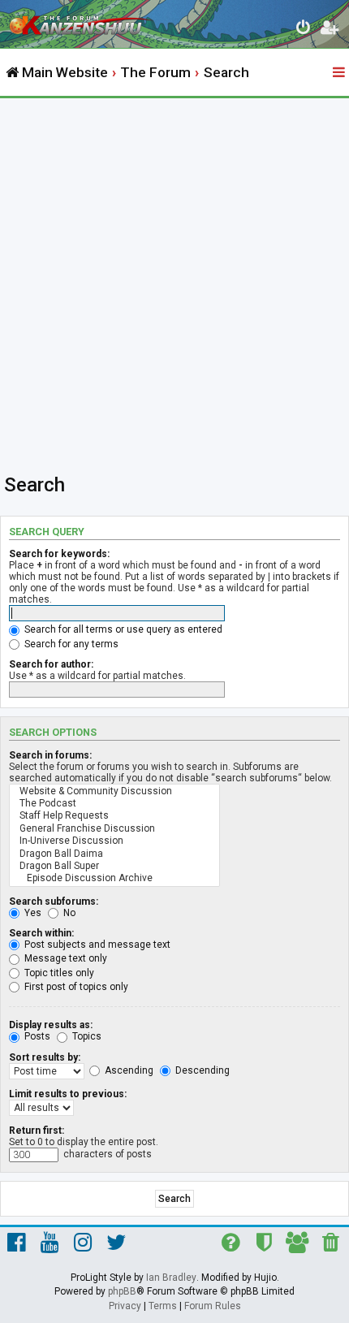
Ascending (127, 1070)
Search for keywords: (59, 554)
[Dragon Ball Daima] (114, 854)
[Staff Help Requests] (114, 816)
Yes (31, 913)
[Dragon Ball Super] (114, 866)
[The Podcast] (114, 804)
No (68, 913)
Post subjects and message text (96, 944)
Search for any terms (70, 644)
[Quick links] (340, 73)
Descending (201, 1070)
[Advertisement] (174, 281)
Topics (85, 1036)
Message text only (64, 958)
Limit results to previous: (68, 1094)
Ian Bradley (171, 1277)
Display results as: (51, 1025)
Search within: (41, 933)
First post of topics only (75, 986)
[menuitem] (304, 29)
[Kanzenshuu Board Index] (82, 21)
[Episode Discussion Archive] (114, 878)
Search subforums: (53, 901)
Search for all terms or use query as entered (122, 629)
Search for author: (51, 664)
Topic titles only (58, 973)
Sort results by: (44, 1057)
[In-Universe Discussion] (114, 841)
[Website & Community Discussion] (114, 791)
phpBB (122, 1291)
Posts (36, 1036)
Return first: (36, 1130)
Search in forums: (50, 755)
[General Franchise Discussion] (114, 829)
